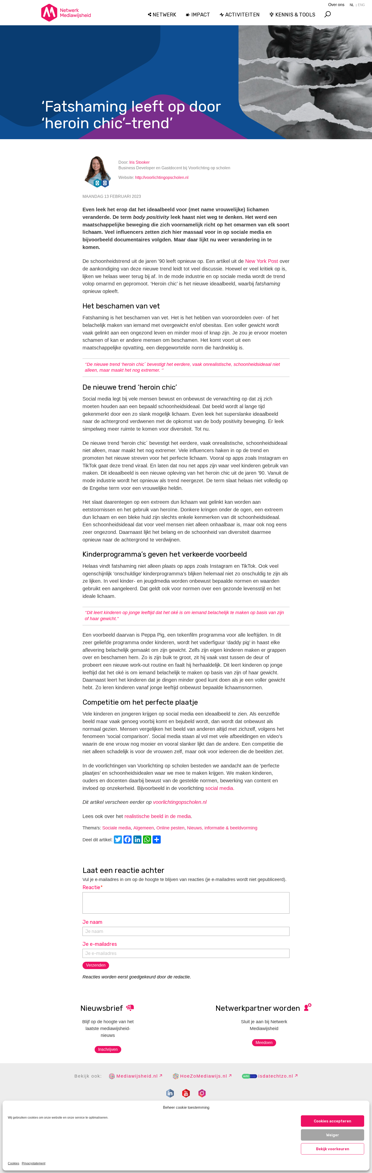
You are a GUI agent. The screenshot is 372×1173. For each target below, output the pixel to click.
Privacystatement (33, 1163)
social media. (219, 788)
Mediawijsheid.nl (137, 1076)
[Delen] (157, 840)
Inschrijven (108, 1049)
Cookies (13, 1163)
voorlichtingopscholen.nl (179, 802)
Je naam (92, 922)
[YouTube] (186, 1093)
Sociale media (116, 827)
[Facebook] (128, 840)
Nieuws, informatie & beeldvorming (222, 827)
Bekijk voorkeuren (332, 1149)
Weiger (332, 1135)
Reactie (92, 887)
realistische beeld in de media (158, 816)
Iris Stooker (139, 162)
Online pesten (170, 827)
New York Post (261, 261)
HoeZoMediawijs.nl (203, 1076)
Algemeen (143, 827)
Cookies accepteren (332, 1121)
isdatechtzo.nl (275, 1076)
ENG (361, 5)
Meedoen (264, 1042)
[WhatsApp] (148, 840)
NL (352, 5)
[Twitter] (118, 840)
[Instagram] (202, 1093)
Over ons (336, 5)
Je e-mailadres (99, 944)
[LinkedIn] (138, 840)
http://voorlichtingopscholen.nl (162, 177)
